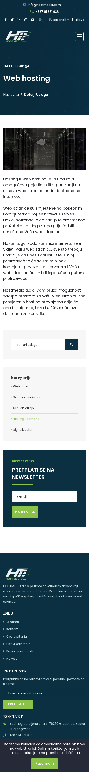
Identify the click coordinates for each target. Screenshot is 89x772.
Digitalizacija (22, 430)
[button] (79, 36)
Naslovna (11, 94)
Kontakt (12, 629)
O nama (12, 622)
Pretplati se (18, 704)
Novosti (11, 658)
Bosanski (59, 20)
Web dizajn (21, 386)
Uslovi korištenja (18, 644)
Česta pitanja (16, 636)
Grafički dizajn (23, 408)
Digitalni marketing (27, 397)
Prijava (79, 20)
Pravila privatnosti (19, 651)
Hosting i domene (26, 419)
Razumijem (44, 763)
